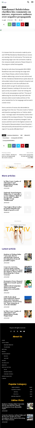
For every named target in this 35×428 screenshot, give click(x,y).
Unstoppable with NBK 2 (17, 138)
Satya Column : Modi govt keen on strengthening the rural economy (9, 156)
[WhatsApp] (9, 24)
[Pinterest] (22, 24)
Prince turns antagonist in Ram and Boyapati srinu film (26, 156)
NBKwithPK (27, 135)
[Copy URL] (27, 24)
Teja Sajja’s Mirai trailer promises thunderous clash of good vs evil (13, 208)
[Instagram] (14, 331)
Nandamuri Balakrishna (12, 135)
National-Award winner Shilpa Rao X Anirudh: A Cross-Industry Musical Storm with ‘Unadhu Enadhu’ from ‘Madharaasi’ (12, 196)
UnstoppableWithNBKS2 (8, 140)
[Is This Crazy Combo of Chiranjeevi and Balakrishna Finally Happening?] (27, 184)
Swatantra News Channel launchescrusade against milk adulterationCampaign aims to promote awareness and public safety (13, 285)
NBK (21, 135)
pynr (5, 20)
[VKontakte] (21, 331)
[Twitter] (18, 24)
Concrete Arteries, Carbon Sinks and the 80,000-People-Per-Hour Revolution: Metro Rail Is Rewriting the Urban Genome (13, 271)
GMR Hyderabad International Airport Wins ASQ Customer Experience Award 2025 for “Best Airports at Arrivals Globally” (13, 301)
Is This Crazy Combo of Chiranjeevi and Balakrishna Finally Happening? (12, 184)
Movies (4, 7)
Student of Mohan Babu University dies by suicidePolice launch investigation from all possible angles (12, 258)
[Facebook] (14, 24)
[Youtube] (24, 331)
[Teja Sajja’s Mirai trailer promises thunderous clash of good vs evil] (27, 209)
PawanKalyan (6, 138)
